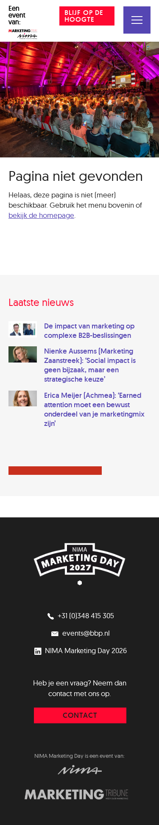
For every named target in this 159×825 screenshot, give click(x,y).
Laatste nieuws (41, 302)
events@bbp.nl (85, 632)
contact (80, 715)
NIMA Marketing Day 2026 (85, 650)
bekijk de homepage (41, 215)
